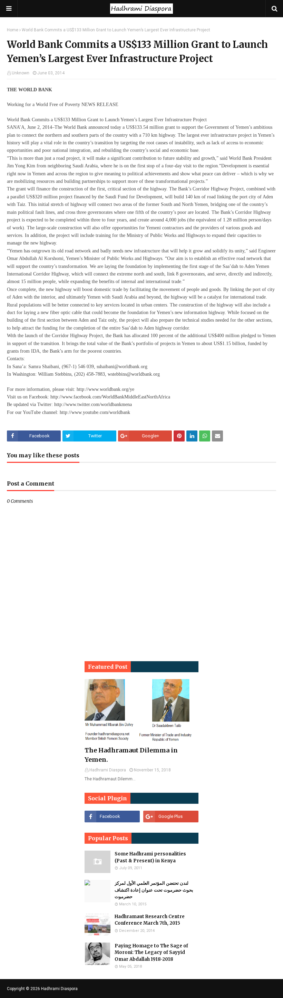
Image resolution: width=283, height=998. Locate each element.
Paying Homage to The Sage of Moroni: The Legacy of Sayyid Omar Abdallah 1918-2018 (151, 952)
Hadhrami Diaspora (59, 988)
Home (12, 30)
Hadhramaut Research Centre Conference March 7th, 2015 (150, 920)
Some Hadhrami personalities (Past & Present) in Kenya (150, 857)
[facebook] (112, 816)
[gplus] (170, 816)
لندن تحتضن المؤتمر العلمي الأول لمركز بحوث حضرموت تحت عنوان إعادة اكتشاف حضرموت (154, 890)
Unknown (20, 73)
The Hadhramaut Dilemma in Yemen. (131, 754)
